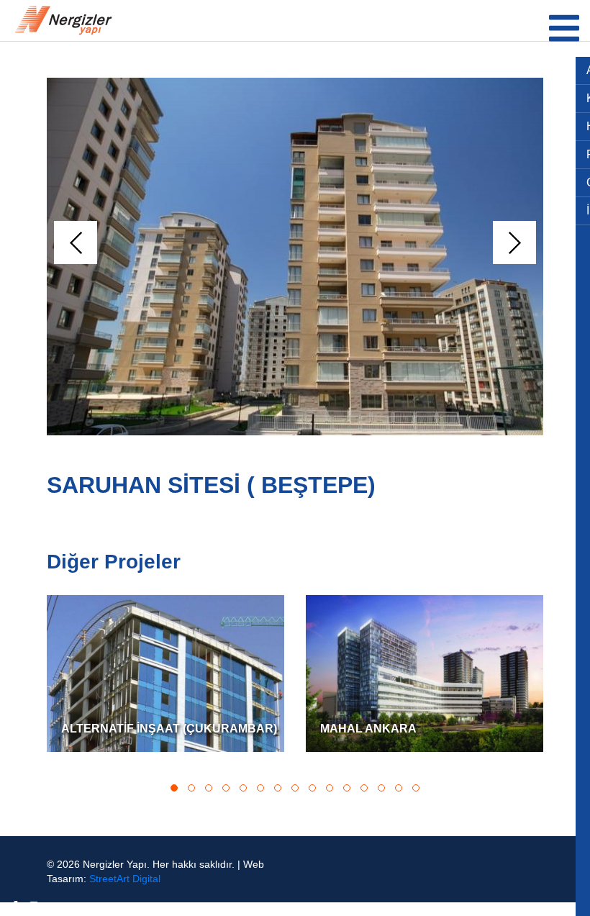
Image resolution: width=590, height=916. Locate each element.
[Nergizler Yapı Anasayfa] (63, 20)
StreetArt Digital (124, 879)
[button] (75, 242)
